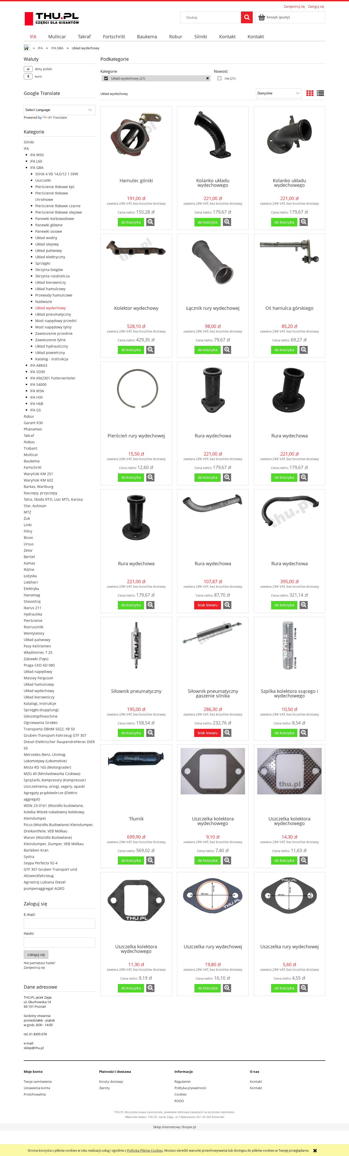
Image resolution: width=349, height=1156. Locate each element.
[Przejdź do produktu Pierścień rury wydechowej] (136, 397)
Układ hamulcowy (50, 288)
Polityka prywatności (190, 1088)
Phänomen (33, 429)
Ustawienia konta (37, 1088)
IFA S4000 (38, 384)
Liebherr (31, 582)
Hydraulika (33, 614)
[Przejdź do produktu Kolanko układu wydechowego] (213, 142)
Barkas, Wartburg (38, 486)
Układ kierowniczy (50, 282)
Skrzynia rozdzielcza (52, 276)
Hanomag (32, 595)
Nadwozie (43, 301)
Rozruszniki (33, 626)
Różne (29, 569)
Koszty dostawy (111, 1081)
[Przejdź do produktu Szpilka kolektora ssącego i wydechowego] (289, 652)
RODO (179, 1101)
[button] (150, 222)
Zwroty (104, 1088)
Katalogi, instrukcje (40, 703)
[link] (156, 78)
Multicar (31, 454)
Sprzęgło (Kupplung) (41, 709)
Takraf (29, 435)
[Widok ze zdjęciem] (309, 93)
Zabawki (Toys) (36, 658)
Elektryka (31, 588)
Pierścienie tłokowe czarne (57, 205)
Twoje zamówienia (38, 1081)
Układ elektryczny (50, 256)
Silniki (29, 142)
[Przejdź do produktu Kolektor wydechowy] (136, 269)
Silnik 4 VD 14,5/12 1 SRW (56, 173)
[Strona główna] (52, 17)
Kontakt (256, 1081)
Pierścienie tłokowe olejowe (58, 212)
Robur (29, 416)
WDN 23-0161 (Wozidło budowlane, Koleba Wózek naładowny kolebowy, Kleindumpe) (54, 812)
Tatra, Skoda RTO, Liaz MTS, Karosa (53, 499)
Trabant (30, 448)
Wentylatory (34, 633)
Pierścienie (33, 620)
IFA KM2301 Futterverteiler (53, 378)
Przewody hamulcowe (53, 295)
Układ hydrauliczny (51, 346)
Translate (60, 117)
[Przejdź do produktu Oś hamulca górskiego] (289, 269)
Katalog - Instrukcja (51, 358)
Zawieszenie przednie (54, 333)
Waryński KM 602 (38, 480)
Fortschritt (32, 467)
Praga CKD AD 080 (39, 665)
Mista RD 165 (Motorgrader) (47, 767)
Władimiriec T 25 (38, 652)
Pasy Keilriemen (37, 646)
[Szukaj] (247, 17)
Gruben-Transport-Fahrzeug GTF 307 (55, 735)
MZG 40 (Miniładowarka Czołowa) (52, 773)
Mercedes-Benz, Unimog (44, 754)
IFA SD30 (37, 371)
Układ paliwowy (48, 250)
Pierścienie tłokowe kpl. (55, 186)
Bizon (28, 537)
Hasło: (29, 933)
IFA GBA (36, 167)
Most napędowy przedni (56, 320)
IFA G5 (35, 410)
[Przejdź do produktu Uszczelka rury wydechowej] (213, 907)
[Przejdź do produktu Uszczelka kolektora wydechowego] (213, 780)
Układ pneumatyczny (53, 314)
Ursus (29, 544)
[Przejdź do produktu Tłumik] (136, 780)
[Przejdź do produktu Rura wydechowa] (213, 397)
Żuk (27, 518)
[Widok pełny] (320, 93)
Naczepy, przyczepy (40, 492)
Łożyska (30, 575)
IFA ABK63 (38, 365)
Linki (28, 524)
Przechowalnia (35, 1094)
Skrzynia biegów (49, 269)
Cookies (181, 1094)
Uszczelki (43, 180)
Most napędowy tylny (53, 327)
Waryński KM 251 (38, 473)
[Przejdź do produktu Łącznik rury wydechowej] (213, 269)
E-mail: (30, 914)
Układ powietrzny (50, 352)
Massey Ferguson (38, 677)
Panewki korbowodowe (54, 218)
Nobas (29, 441)
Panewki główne (49, 225)
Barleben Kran (36, 850)
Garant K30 (33, 422)
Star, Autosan (35, 505)
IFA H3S (36, 397)
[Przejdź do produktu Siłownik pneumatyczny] (136, 652)
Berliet (29, 556)
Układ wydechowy (50, 307)
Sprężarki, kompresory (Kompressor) (55, 780)
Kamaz (29, 563)
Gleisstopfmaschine (40, 716)
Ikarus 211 (32, 607)
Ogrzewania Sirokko (40, 722)
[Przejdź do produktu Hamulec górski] (136, 142)
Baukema (32, 461)
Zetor (28, 550)
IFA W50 (37, 154)
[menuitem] (33, 36)
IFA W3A (37, 390)
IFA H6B (36, 403)
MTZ (27, 512)
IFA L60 (36, 161)
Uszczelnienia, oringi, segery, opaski (54, 786)
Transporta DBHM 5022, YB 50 (49, 729)
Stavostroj (32, 601)
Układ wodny (46, 237)
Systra (29, 856)
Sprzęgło (42, 263)
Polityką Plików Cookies (145, 1150)
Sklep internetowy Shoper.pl (174, 1127)
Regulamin (183, 1081)
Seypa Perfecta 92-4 (40, 862)
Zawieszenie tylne (50, 339)
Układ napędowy (38, 671)
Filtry (28, 531)
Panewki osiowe (48, 231)
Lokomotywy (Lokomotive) (45, 760)
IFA (26, 148)
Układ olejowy (47, 244)
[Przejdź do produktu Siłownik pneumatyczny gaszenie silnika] (213, 652)
